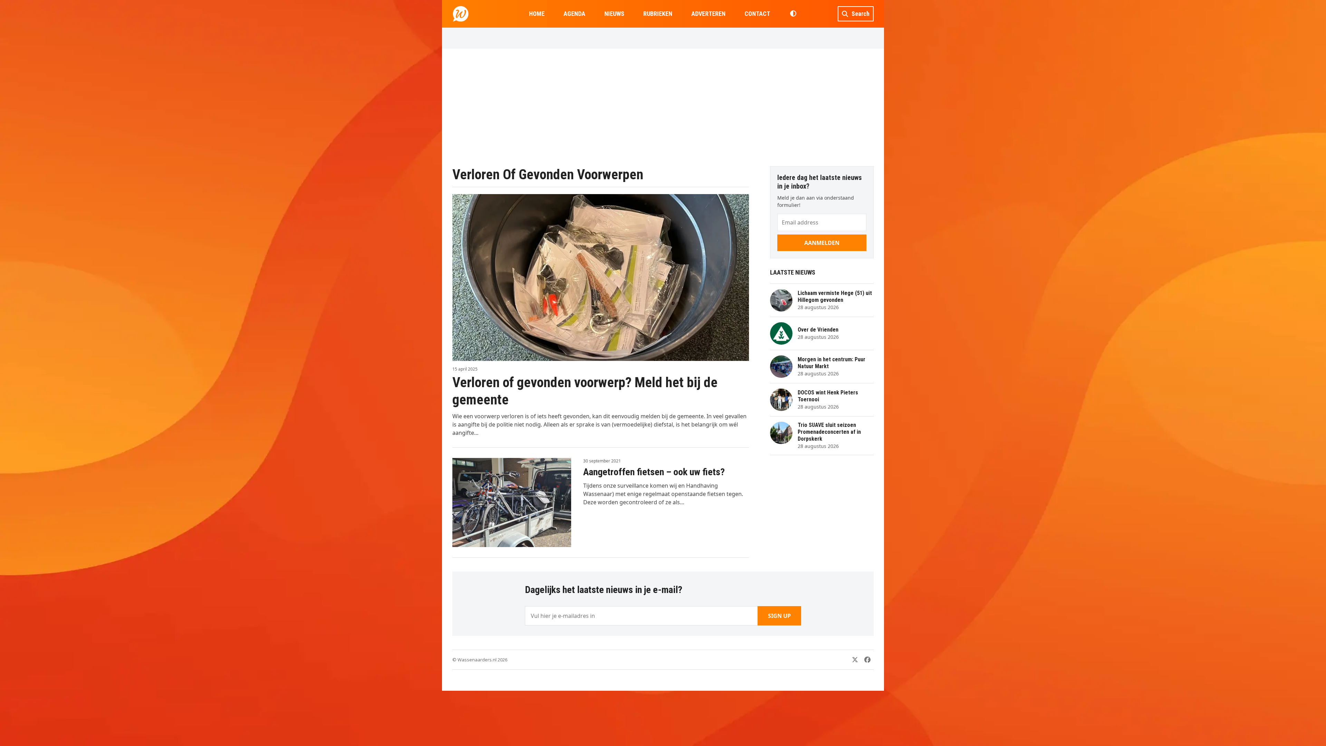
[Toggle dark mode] (793, 14)
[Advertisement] (663, 107)
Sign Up (779, 616)
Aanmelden (821, 243)
